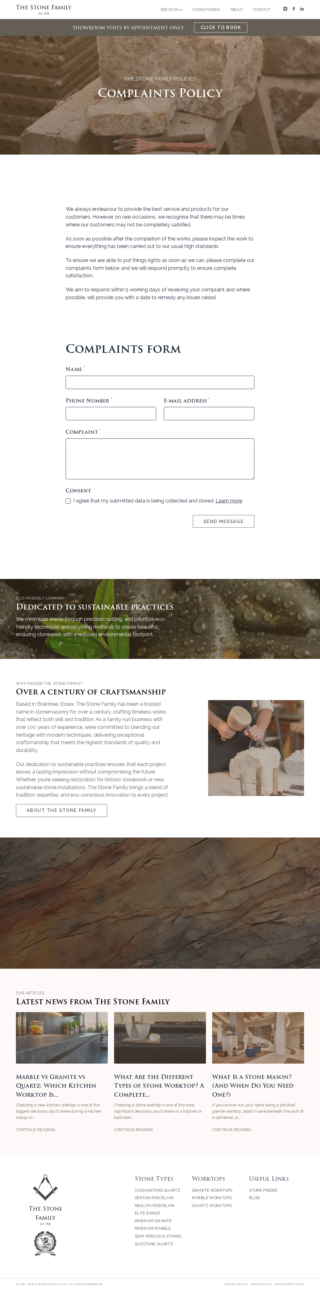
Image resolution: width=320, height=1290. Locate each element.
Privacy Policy (236, 1284)
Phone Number (89, 401)
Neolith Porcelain (155, 1205)
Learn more (229, 501)
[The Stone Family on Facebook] (294, 9)
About (236, 9)
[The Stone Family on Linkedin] (302, 9)
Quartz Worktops (212, 1205)
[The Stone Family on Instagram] (285, 9)
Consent (78, 491)
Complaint (83, 432)
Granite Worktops (212, 1190)
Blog (254, 1197)
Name (75, 369)
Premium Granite (153, 1220)
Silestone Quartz (154, 1244)
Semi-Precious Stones (158, 1236)
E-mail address (187, 401)
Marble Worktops (212, 1197)
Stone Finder (206, 9)
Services (169, 9)
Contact (262, 9)
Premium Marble (153, 1228)
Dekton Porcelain (154, 1197)
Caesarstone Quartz (158, 1190)
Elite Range (147, 1213)
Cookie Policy (261, 1284)
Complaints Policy (289, 1284)
